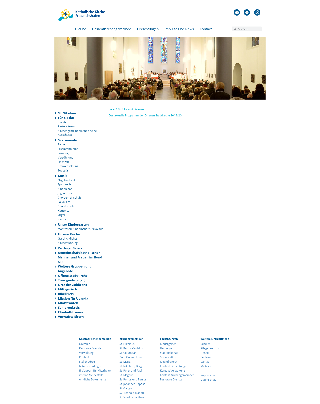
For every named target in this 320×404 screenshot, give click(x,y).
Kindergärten (168, 344)
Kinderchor (65, 189)
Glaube (80, 29)
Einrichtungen (148, 29)
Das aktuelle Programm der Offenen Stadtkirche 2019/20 (145, 115)
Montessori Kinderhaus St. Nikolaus (80, 229)
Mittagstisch (67, 289)
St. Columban (127, 352)
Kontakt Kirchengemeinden (177, 375)
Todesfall (63, 170)
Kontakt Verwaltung (172, 370)
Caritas (205, 361)
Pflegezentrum (210, 348)
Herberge (166, 348)
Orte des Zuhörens (72, 285)
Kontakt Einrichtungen (174, 366)
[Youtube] (237, 12)
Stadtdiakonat (169, 352)
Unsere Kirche (69, 234)
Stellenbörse (87, 361)
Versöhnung (65, 157)
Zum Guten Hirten (131, 357)
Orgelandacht (66, 180)
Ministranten (68, 303)
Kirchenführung (68, 243)
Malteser (206, 366)
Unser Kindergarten (73, 224)
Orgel (61, 215)
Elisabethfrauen (70, 312)
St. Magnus (126, 375)
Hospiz (205, 352)
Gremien (84, 344)
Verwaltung (86, 352)
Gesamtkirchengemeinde (111, 29)
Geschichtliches (67, 238)
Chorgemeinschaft (69, 197)
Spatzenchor (66, 184)
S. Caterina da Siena (131, 397)
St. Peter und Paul (130, 370)
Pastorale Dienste (90, 348)
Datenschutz (208, 379)
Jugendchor (65, 193)
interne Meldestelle (91, 375)
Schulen (206, 344)
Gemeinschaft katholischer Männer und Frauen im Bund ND (80, 257)
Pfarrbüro (64, 122)
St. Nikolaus (67, 113)
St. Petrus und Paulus (132, 379)
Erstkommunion (68, 149)
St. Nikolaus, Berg (130, 366)
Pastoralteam (66, 126)
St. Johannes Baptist (132, 384)
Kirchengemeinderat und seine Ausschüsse (77, 132)
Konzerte (63, 210)
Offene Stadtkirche (73, 275)
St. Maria (125, 361)
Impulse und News (179, 29)
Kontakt (206, 29)
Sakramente (67, 140)
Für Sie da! (66, 118)
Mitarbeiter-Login (90, 366)
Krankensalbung (68, 166)
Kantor (62, 219)
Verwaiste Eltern (71, 316)
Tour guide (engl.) (71, 280)
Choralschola (66, 206)
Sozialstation (168, 357)
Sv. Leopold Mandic (131, 393)
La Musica (64, 202)
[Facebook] (247, 12)
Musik (62, 176)
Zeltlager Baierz (70, 248)
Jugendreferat (168, 361)
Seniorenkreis (69, 307)
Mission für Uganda (73, 298)
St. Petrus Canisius (131, 348)
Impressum (208, 375)
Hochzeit (63, 162)
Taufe (61, 144)
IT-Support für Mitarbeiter (95, 370)
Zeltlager (206, 357)
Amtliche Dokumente (92, 379)
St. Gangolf (126, 388)
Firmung (63, 153)
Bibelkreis (66, 294)
